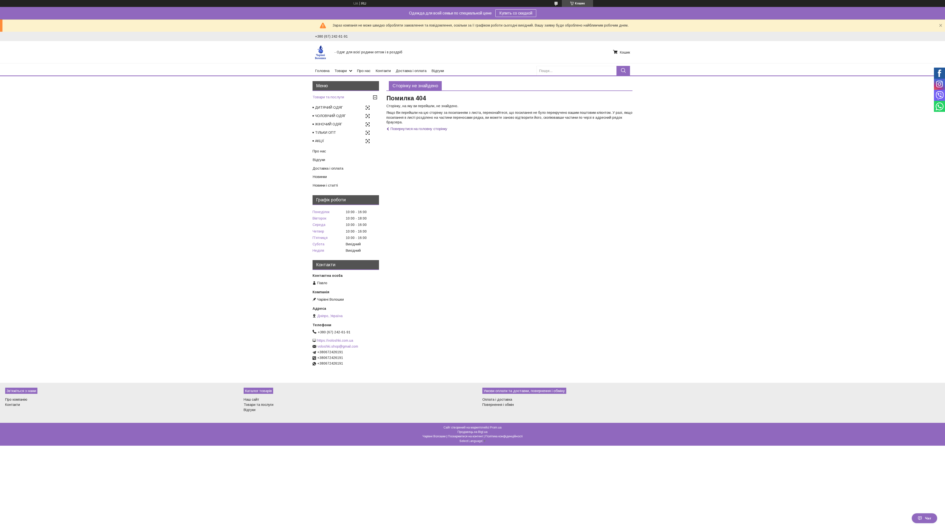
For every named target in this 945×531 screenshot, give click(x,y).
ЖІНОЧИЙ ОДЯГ (328, 124)
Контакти (383, 71)
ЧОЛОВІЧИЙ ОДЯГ (330, 116)
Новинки (320, 177)
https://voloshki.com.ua (335, 340)
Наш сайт (251, 399)
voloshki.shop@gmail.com (337, 346)
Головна (322, 71)
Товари (340, 71)
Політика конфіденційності (504, 436)
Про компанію (16, 399)
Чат (928, 518)
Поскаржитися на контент (465, 436)
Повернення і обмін (498, 405)
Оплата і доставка (497, 399)
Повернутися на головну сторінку (419, 129)
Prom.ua (496, 427)
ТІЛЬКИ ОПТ (325, 132)
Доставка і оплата (411, 71)
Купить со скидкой (515, 13)
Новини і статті (325, 185)
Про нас (364, 71)
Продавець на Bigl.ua (472, 432)
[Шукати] (623, 70)
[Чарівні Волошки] (322, 52)
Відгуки (437, 71)
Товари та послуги (328, 97)
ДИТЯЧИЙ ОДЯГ (329, 107)
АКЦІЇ (319, 141)
